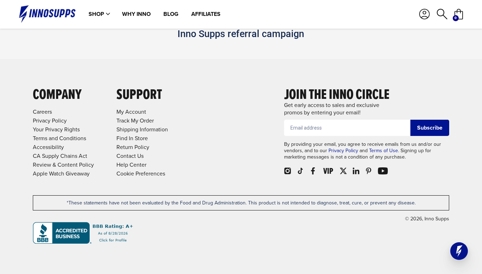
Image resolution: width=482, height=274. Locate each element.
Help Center (131, 165)
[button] (459, 251)
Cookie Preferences (140, 173)
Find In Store (132, 138)
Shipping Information (142, 129)
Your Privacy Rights (56, 129)
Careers (42, 112)
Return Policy (132, 147)
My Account (131, 112)
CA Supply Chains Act (60, 156)
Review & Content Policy (63, 165)
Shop (96, 14)
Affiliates (206, 14)
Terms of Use (383, 150)
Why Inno (136, 14)
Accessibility (48, 147)
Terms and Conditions (59, 138)
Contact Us (130, 156)
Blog (171, 14)
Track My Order (135, 121)
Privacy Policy (343, 150)
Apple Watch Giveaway (61, 173)
